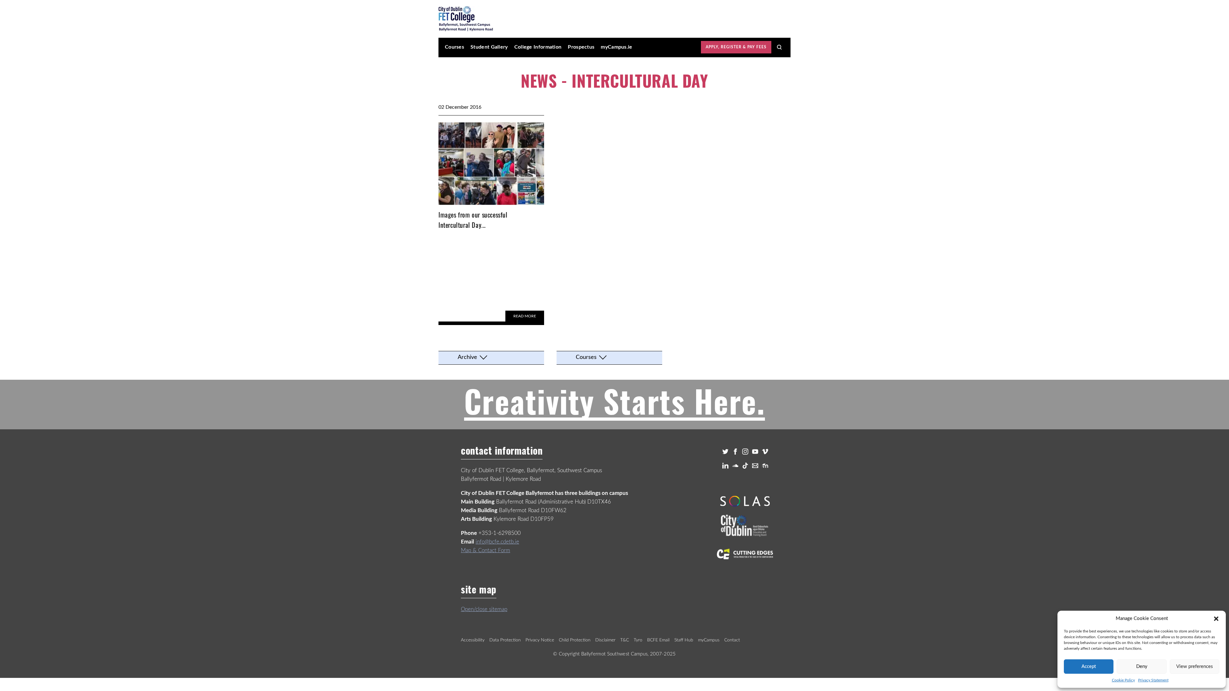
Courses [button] (586, 357)
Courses (454, 47)
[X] (725, 452)
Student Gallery (489, 47)
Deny (1141, 666)
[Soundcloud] (735, 466)
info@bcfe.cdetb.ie (497, 541)
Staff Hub (683, 640)
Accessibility (473, 640)
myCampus (708, 640)
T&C (624, 640)
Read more (524, 316)
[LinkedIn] (725, 466)
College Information (538, 47)
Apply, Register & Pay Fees (736, 47)
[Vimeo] (765, 452)
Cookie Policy (1123, 680)
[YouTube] (755, 452)
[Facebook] (735, 452)
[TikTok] (745, 466)
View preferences (1194, 666)
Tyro (638, 640)
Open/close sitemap (484, 609)
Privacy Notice (540, 640)
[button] (1216, 619)
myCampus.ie (616, 47)
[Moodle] (765, 466)
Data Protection (505, 640)
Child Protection (574, 640)
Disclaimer (605, 640)
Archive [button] (467, 357)
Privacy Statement (1153, 680)
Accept (1088, 666)
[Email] (755, 466)
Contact (732, 640)
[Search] (779, 47)
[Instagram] (745, 452)
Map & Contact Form (485, 550)
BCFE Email (658, 640)
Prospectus (581, 47)
